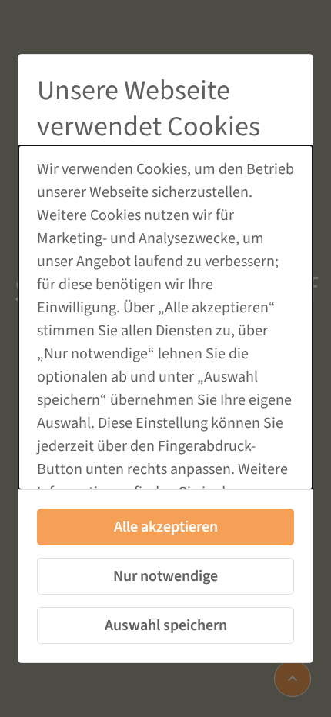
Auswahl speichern (166, 625)
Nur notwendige (165, 576)
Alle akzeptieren (166, 527)
